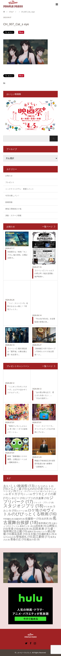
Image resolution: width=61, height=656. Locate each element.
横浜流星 (19, 534)
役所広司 (25, 528)
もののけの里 (37, 488)
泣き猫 (34, 534)
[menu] (56, 4)
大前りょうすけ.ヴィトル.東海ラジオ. (30, 524)
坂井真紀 (44, 523)
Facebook (30, 643)
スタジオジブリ (23, 506)
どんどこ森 (17, 488)
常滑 (13, 528)
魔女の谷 (33, 539)
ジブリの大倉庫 (37, 498)
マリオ (48, 506)
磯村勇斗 (47, 534)
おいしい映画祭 (18, 485)
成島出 (32, 531)
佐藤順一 (33, 518)
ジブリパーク (28, 499)
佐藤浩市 (19, 518)
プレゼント (9, 182)
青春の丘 (18, 539)
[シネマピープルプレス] (13, 4)
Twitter (26, 643)
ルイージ (22, 510)
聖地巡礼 (24, 536)
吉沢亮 (46, 518)
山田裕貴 (39, 526)
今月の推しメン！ (12, 195)
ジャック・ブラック (43, 502)
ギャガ (15, 494)
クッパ (28, 494)
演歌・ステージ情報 (13, 215)
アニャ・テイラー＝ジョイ (29, 491)
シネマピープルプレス (23, 653)
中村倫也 (8, 518)
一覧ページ (47, 227)
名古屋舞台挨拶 (30, 520)
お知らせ (8, 175)
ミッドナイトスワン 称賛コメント (19, 189)
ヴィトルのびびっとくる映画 (29, 512)
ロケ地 (37, 510)
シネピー (17, 498)
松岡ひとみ (42, 532)
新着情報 (8, 202)
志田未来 (41, 529)
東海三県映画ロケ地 (13, 209)
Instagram (34, 643)
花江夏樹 (41, 537)
